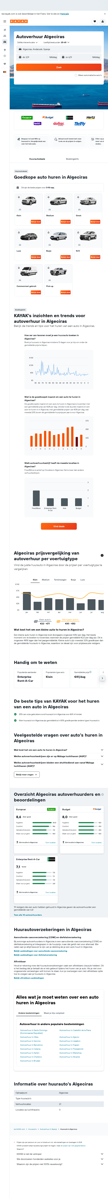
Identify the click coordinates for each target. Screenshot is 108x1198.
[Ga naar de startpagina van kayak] (19, 21)
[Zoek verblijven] (4, 36)
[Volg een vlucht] (4, 56)
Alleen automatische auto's (90, 75)
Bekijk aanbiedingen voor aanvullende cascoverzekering (40, 951)
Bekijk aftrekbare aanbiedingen (29, 978)
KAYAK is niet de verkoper (29, 1153)
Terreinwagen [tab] (60, 579)
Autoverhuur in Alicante (69, 1057)
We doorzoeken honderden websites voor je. (39, 1159)
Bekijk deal (35, 222)
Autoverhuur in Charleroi (31, 1057)
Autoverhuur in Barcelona (31, 1045)
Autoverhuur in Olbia (29, 1037)
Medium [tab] (46, 579)
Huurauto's (32, 1129)
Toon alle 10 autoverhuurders (28, 915)
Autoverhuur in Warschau (70, 1053)
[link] (59, 526)
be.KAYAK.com (19, 1129)
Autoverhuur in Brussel (30, 1061)
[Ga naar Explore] (4, 50)
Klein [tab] (35, 579)
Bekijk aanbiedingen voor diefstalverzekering (35, 955)
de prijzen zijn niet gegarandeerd (73, 1146)
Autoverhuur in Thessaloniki (71, 1049)
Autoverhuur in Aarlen (29, 1053)
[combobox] (27, 42)
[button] (105, 14)
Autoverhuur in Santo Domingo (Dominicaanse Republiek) (33, 1031)
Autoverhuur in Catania (30, 1049)
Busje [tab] (73, 579)
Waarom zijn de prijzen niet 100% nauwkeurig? (39, 1164)
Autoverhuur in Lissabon (69, 1041)
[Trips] (4, 64)
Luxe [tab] (82, 579)
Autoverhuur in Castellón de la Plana (75, 1030)
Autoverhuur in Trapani (69, 1045)
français (64, 13)
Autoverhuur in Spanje (48, 1129)
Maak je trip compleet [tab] (54, 1013)
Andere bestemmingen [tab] (28, 1013)
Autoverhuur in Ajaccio (69, 1037)
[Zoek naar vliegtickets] (4, 30)
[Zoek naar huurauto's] (4, 42)
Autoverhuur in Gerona (30, 1041)
